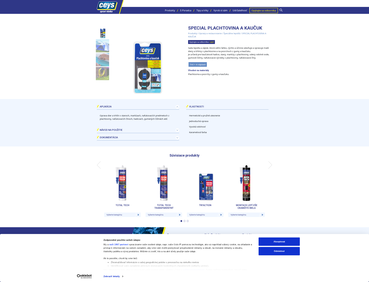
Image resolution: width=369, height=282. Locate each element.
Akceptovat (279, 241)
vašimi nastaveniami (194, 270)
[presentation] (99, 165)
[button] (181, 221)
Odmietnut (279, 251)
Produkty (170, 10)
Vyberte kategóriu (114, 214)
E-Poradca (185, 10)
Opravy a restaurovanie (210, 33)
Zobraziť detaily (111, 276)
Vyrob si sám (220, 10)
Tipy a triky (202, 10)
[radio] (198, 64)
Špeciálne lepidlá (232, 33)
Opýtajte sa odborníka (264, 10)
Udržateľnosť (240, 10)
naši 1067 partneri (118, 244)
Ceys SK (109, 7)
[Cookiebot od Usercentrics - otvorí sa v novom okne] (84, 276)
